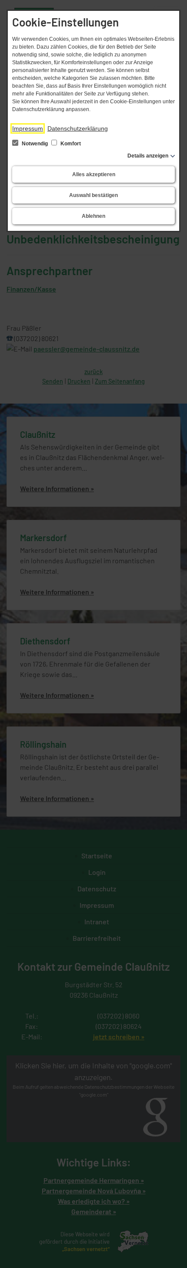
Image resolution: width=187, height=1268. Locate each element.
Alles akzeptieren (93, 174)
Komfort (70, 144)
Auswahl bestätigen (93, 195)
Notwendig (34, 144)
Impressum (27, 128)
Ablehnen (93, 216)
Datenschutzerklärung (77, 128)
